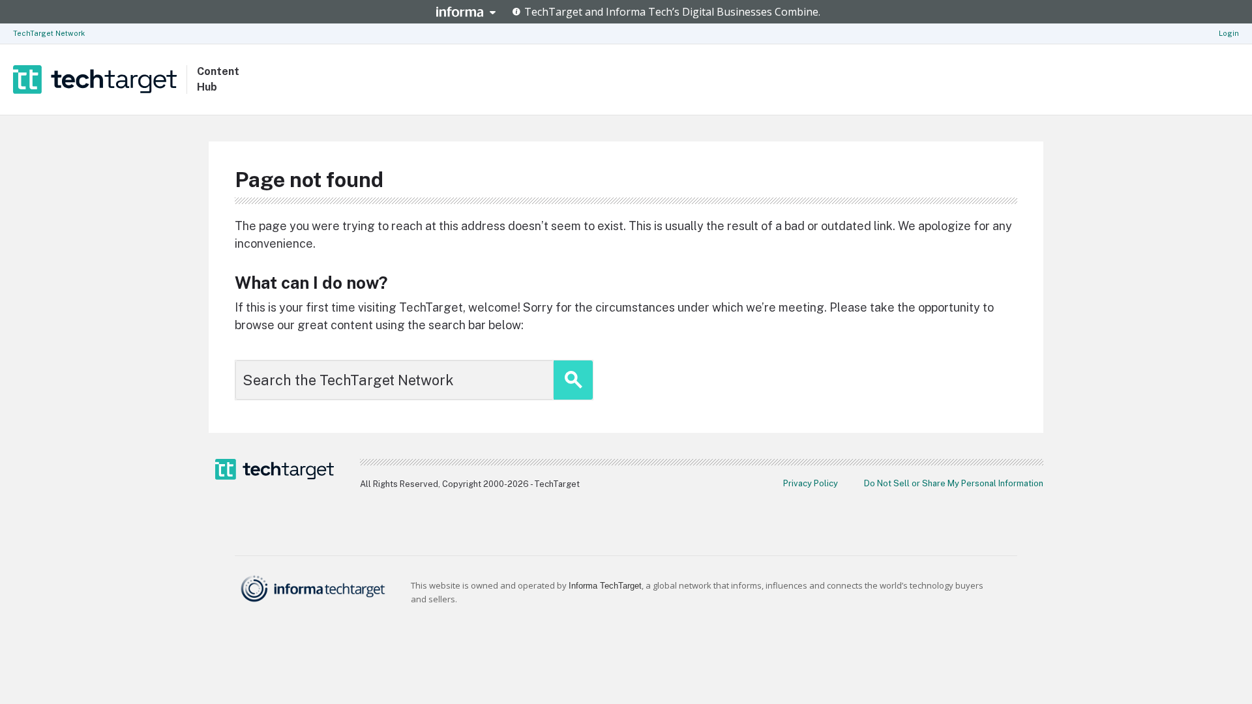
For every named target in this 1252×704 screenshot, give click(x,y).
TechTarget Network (49, 33)
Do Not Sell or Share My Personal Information (953, 483)
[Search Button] (573, 380)
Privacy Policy (810, 483)
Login (1229, 33)
